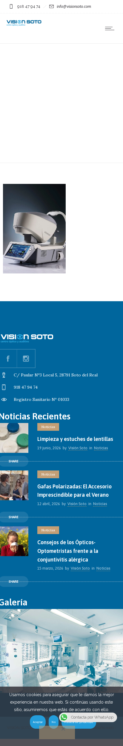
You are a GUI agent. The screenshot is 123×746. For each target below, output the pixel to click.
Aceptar (38, 722)
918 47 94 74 (28, 6)
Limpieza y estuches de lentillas (75, 439)
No (54, 722)
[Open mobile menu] (111, 28)
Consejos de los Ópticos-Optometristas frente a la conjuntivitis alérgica (67, 551)
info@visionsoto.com (74, 6)
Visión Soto (77, 448)
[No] (57, 732)
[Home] (24, 25)
